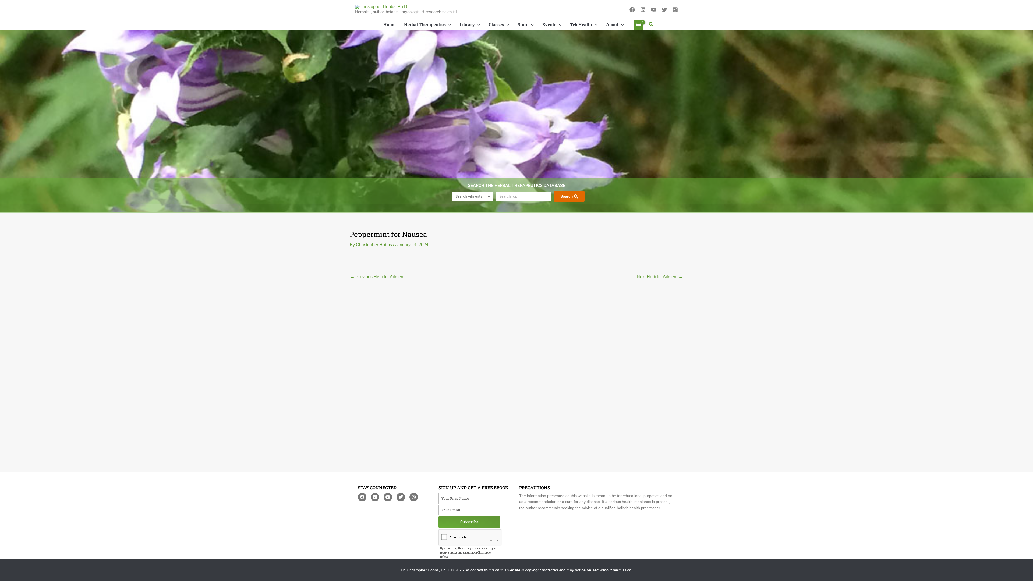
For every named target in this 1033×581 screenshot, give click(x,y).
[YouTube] (653, 9)
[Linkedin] (643, 9)
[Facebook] (632, 9)
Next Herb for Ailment (660, 277)
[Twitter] (664, 9)
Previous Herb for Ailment (377, 277)
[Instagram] (675, 9)
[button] (651, 24)
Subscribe (469, 522)
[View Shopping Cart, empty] (639, 25)
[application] (448, 24)
